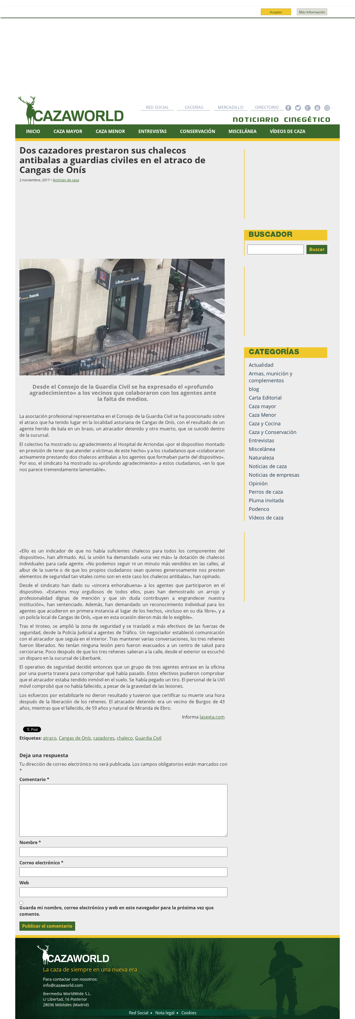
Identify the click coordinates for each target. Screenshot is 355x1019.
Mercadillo (231, 107)
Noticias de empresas (274, 474)
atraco (50, 738)
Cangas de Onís (75, 738)
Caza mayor (262, 406)
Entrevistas (152, 131)
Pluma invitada (266, 500)
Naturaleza (261, 457)
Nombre (30, 842)
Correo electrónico (41, 863)
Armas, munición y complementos (270, 377)
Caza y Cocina (265, 423)
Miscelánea (243, 131)
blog (254, 389)
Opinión (258, 483)
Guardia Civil (148, 738)
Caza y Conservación (272, 432)
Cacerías (194, 107)
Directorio (267, 107)
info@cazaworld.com (63, 985)
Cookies (188, 1012)
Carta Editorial (265, 397)
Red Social (157, 107)
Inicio (33, 131)
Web (24, 883)
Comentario (34, 779)
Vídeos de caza (287, 131)
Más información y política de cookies (177, 14)
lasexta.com (212, 717)
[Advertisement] (177, 59)
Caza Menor (110, 131)
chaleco (125, 738)
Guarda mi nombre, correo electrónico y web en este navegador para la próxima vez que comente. (116, 911)
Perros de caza (266, 491)
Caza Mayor (68, 131)
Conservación (197, 131)
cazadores (104, 738)
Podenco (259, 509)
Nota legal (164, 1012)
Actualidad (261, 365)
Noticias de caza (66, 179)
